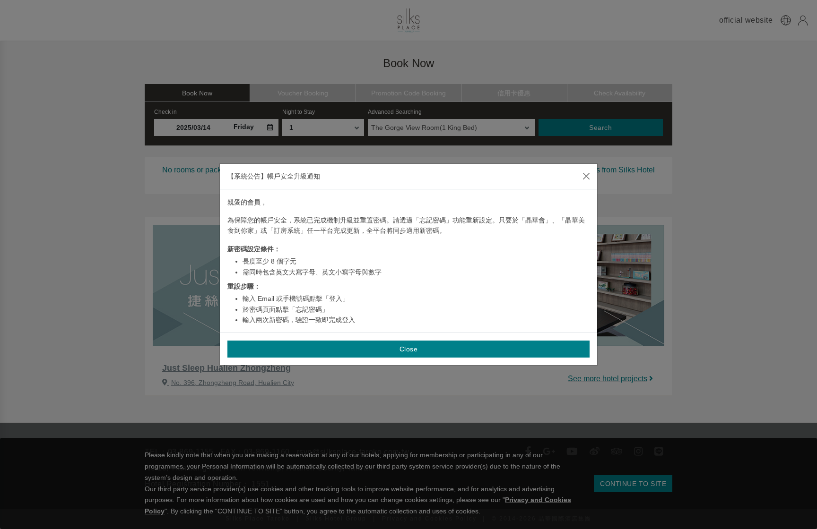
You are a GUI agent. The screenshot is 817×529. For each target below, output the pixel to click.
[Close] (586, 176)
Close (409, 349)
